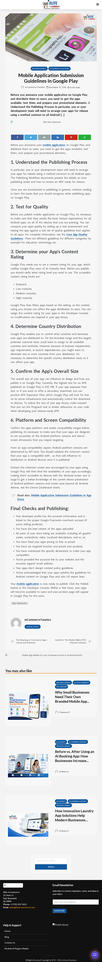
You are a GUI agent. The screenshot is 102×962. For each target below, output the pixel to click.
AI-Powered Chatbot (78, 742)
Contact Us (10, 942)
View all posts (33, 627)
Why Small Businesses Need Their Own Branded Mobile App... (72, 696)
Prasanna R (64, 712)
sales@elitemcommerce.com (22, 907)
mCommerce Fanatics (35, 87)
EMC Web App (61, 687)
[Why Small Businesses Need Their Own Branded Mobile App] (28, 706)
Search (51, 867)
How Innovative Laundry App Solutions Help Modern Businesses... (74, 815)
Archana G (64, 771)
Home (7, 931)
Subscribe (59, 911)
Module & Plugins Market (17, 948)
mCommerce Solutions (59, 69)
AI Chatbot (61, 742)
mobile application (54, 145)
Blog (7, 937)
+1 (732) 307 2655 (18, 904)
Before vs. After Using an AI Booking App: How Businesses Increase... (74, 756)
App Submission (19, 603)
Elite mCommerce (81, 683)
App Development (39, 69)
